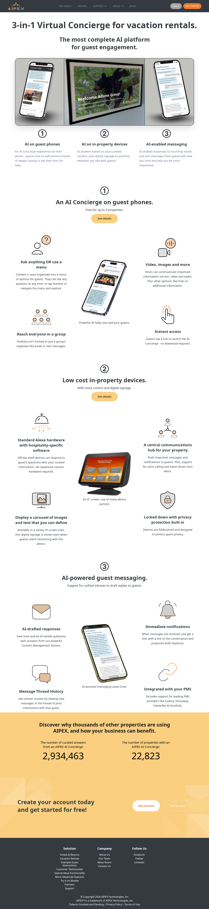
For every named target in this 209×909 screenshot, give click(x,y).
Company (104, 848)
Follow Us (139, 848)
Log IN (176, 6)
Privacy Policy (114, 904)
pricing (82, 6)
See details (104, 218)
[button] (100, 6)
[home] (16, 6)
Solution (69, 848)
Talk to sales (178, 806)
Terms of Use (132, 904)
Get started (146, 806)
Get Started (192, 6)
